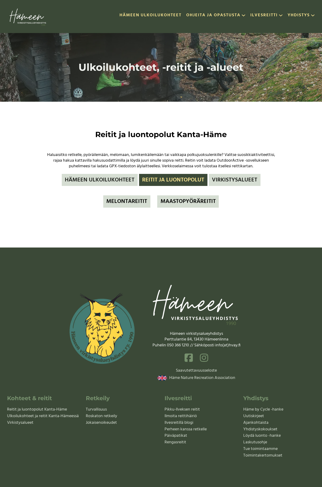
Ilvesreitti (264, 16)
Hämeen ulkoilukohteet (151, 16)
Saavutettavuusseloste (196, 371)
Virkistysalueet (234, 180)
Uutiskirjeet (253, 416)
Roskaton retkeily (101, 416)
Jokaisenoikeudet (101, 422)
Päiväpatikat (176, 435)
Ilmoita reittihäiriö (181, 416)
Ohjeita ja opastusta (213, 16)
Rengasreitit (175, 442)
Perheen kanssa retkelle (186, 429)
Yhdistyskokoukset (260, 429)
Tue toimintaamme (260, 448)
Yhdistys (299, 16)
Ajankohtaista (255, 422)
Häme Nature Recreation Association (202, 378)
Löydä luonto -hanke (262, 435)
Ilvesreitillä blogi (179, 422)
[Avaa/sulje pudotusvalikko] (243, 16)
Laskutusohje (255, 442)
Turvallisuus (96, 409)
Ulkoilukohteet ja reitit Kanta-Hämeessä (43, 416)
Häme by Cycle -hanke (263, 409)
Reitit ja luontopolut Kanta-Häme (37, 409)
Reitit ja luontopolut (173, 180)
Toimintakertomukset (262, 455)
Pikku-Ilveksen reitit (182, 409)
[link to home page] (28, 16)
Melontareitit (126, 201)
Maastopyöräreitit (188, 201)
